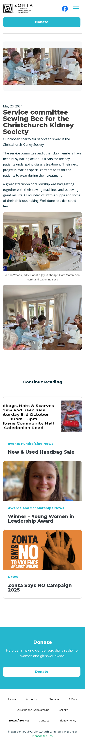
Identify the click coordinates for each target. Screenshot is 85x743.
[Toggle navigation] (76, 8)
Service (54, 699)
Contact (44, 720)
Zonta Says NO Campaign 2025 (40, 587)
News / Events (19, 720)
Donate (41, 22)
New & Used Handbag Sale (41, 452)
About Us (32, 699)
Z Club (73, 699)
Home (12, 699)
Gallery (63, 709)
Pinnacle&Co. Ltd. (42, 736)
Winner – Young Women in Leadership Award (41, 518)
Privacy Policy (67, 720)
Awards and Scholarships (33, 709)
